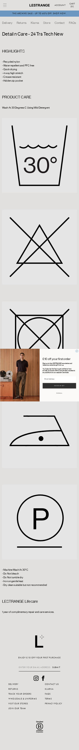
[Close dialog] (76, 351)
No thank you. (59, 393)
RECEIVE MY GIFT (59, 385)
